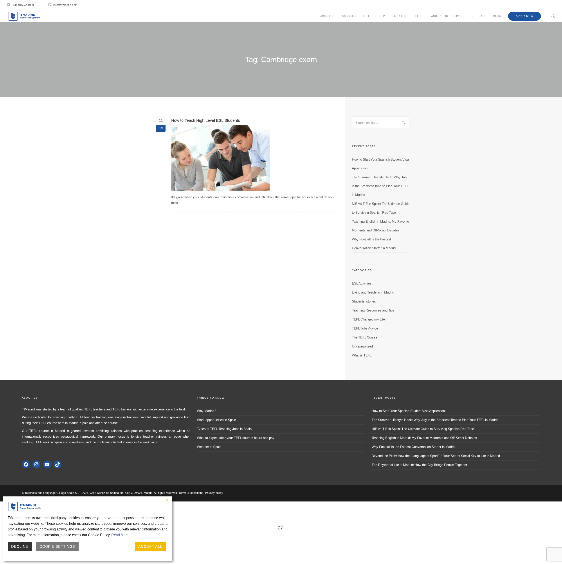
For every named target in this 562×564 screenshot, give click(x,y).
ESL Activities (361, 283)
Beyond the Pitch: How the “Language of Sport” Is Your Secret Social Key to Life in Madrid (436, 456)
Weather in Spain (209, 447)
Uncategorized (362, 346)
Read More (120, 535)
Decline (19, 546)
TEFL (416, 16)
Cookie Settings (57, 546)
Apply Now (524, 16)
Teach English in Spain (445, 16)
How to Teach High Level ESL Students (205, 120)
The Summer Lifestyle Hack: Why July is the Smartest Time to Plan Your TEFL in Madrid (380, 186)
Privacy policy (214, 492)
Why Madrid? (206, 411)
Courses (349, 16)
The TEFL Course (364, 337)
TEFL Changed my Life (368, 319)
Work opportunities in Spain (216, 420)
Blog (497, 16)
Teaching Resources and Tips (373, 310)
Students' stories (364, 301)
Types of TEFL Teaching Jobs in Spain (224, 429)
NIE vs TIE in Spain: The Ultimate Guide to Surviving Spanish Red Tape (423, 429)
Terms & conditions (191, 492)
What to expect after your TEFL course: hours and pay (235, 438)
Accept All (150, 546)
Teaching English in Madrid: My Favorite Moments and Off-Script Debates (424, 438)
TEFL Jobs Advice (365, 328)
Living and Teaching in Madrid (373, 292)
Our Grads (478, 16)
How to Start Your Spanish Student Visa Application (408, 411)
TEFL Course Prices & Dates (384, 16)
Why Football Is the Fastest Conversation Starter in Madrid (413, 447)
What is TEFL (361, 355)
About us (327, 16)
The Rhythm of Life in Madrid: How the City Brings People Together (419, 465)
